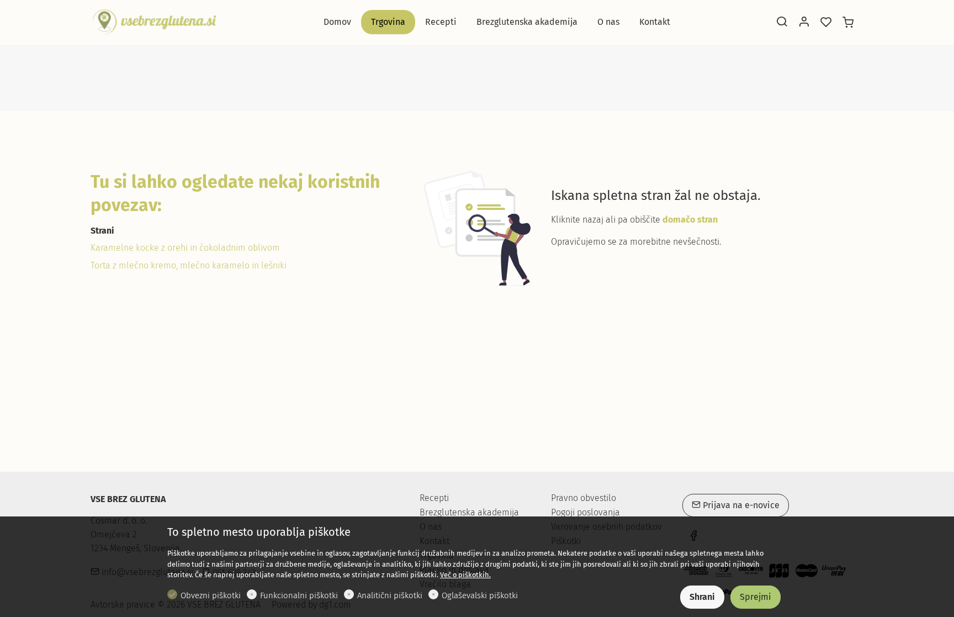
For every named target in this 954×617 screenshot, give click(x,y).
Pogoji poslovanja (585, 512)
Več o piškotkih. (465, 575)
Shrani (702, 597)
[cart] (848, 22)
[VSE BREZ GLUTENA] (154, 21)
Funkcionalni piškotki (299, 595)
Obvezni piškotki (211, 595)
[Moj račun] (804, 22)
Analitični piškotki (389, 595)
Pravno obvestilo (583, 498)
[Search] (782, 22)
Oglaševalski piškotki (480, 595)
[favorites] (826, 22)
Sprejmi (755, 597)
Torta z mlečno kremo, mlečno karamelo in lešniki (189, 265)
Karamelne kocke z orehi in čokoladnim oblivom (185, 247)
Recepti (434, 498)
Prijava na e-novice (740, 505)
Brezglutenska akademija (469, 512)
